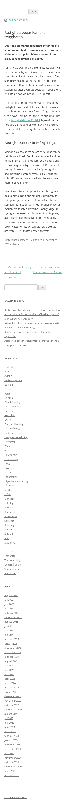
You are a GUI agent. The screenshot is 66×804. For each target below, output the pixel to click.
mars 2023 (10, 731)
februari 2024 (11, 687)
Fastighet (9, 433)
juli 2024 (8, 665)
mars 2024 (10, 683)
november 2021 (12, 757)
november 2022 (12, 749)
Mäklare (8, 490)
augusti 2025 (11, 621)
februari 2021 (11, 775)
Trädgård (9, 547)
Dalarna (8, 397)
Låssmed (9, 485)
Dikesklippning (12, 402)
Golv (6, 450)
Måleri (7, 494)
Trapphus (9, 555)
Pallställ (8, 507)
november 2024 (12, 652)
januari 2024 (11, 692)
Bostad (33, 239)
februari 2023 (11, 735)
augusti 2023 (11, 713)
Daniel (16, 244)
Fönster (8, 446)
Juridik (7, 472)
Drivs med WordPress (15, 797)
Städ (6, 538)
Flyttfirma (9, 441)
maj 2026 (9, 608)
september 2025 (13, 617)
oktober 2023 (11, 705)
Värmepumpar (12, 569)
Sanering (9, 525)
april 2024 (9, 678)
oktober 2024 (11, 656)
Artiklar (8, 371)
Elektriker (9, 415)
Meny (33, 11)
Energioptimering (13, 424)
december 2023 (12, 696)
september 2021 (13, 766)
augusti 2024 (11, 661)
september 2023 (13, 709)
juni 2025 (9, 630)
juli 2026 (8, 599)
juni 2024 (9, 670)
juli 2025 (8, 626)
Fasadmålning (12, 428)
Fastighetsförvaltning (15, 437)
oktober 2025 (11, 613)
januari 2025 (11, 643)
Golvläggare (10, 455)
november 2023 (12, 700)
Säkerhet (9, 520)
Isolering (9, 468)
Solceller (8, 529)
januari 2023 (11, 740)
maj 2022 (9, 753)
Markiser (9, 498)
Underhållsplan (12, 564)
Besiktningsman (13, 380)
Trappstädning (12, 560)
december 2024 (12, 648)
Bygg (7, 393)
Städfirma (9, 542)
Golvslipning (11, 459)
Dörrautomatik (12, 406)
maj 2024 (9, 674)
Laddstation (11, 476)
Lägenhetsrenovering (16, 481)
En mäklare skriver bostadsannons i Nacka (47, 272)
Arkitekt (8, 367)
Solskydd (9, 534)
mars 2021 (10, 771)
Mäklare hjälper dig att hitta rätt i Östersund (18, 272)
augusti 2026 (11, 595)
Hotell (7, 463)
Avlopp (8, 375)
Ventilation (10, 573)
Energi (7, 419)
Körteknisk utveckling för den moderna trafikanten (32, 310)
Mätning (9, 503)
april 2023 (9, 727)
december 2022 (12, 744)
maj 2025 (9, 634)
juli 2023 (8, 718)
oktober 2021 (11, 762)
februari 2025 (11, 639)
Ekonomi (9, 411)
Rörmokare (10, 516)
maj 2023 (9, 722)
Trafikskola (10, 551)
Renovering (10, 512)
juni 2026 (9, 604)
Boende (8, 384)
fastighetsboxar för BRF (25, 120)
